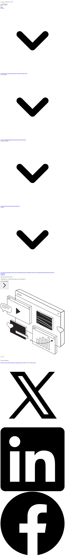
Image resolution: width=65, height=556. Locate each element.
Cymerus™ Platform (5, 139)
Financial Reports (43, 272)
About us (2, 73)
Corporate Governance (16, 73)
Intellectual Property (13, 139)
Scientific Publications (21, 139)
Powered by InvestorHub (6, 362)
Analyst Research (50, 272)
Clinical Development (5, 206)
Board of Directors (8, 73)
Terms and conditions (15, 362)
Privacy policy (23, 362)
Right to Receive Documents (34, 272)
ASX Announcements (5, 272)
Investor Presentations (18, 272)
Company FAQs (24, 73)
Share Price (11, 272)
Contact (34, 362)
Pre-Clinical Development (14, 206)
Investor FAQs (26, 272)
